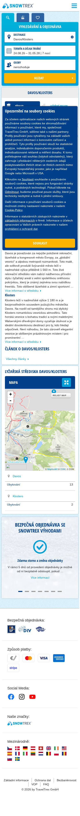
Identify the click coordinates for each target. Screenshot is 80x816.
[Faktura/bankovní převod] (13, 658)
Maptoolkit (52, 469)
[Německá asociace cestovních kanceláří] (25, 629)
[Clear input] (72, 37)
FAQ (46, 784)
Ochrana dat (43, 780)
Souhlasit (28, 179)
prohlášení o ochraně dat (21, 228)
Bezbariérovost (66, 780)
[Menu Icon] (74, 5)
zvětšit (66, 382)
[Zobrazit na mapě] (9, 476)
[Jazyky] (9, 748)
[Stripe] (13, 668)
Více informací (40, 577)
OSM (62, 469)
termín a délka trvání (27, 49)
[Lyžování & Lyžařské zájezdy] (18, 5)
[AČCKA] (40, 629)
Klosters (18, 496)
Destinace (19, 35)
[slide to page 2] (27, 591)
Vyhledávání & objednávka (40, 27)
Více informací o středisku (22, 290)
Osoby (17, 62)
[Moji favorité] (38, 17)
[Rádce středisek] (23, 17)
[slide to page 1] (20, 591)
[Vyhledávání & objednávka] (8, 17)
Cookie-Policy (14, 210)
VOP (34, 784)
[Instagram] (21, 696)
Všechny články (16, 359)
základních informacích (20, 220)
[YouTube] (32, 696)
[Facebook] (11, 696)
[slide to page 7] (60, 591)
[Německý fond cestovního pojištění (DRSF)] (11, 629)
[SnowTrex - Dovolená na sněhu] (19, 723)
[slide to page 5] (47, 591)
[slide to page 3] (33, 591)
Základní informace (16, 780)
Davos (17, 476)
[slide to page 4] (40, 591)
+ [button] (10, 394)
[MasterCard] (28, 658)
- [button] (10, 400)
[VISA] (44, 658)
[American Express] (59, 658)
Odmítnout (12, 191)
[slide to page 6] (53, 591)
